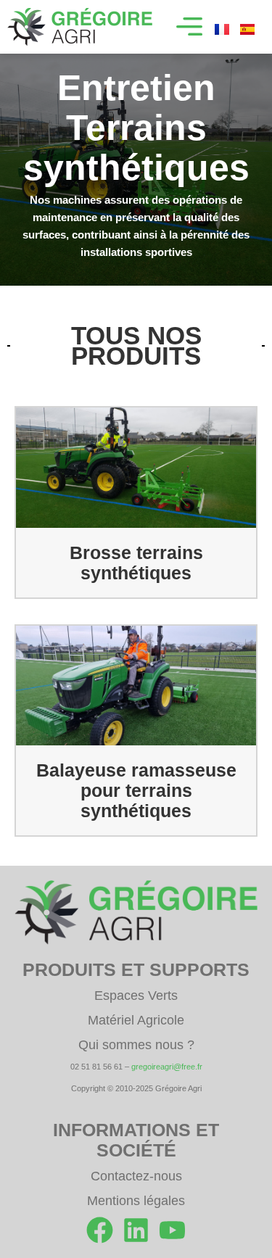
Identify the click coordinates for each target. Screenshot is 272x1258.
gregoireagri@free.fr (166, 1066)
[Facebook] (99, 1230)
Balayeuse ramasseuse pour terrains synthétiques (136, 790)
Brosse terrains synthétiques (136, 562)
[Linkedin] (136, 1230)
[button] (189, 26)
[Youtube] (172, 1230)
